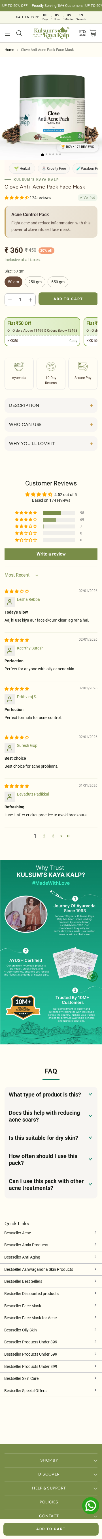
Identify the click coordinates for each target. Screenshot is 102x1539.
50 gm (13, 282)
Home (9, 50)
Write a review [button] (51, 554)
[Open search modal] (19, 33)
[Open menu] (7, 33)
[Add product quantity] (30, 300)
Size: (14, 271)
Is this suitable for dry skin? (43, 1137)
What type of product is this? (45, 1094)
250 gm (35, 282)
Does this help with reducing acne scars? (44, 1116)
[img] (17, 591)
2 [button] (44, 836)
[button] (78, 147)
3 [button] (53, 836)
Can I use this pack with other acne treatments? (46, 1184)
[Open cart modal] (93, 33)
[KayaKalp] (51, 33)
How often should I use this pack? (43, 1159)
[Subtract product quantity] (10, 300)
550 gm (58, 282)
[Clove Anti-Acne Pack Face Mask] (51, 108)
